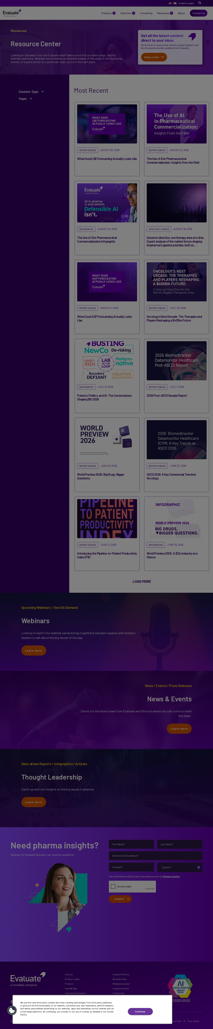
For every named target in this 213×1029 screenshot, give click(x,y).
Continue (140, 1011)
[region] (92, 1009)
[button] (12, 1010)
